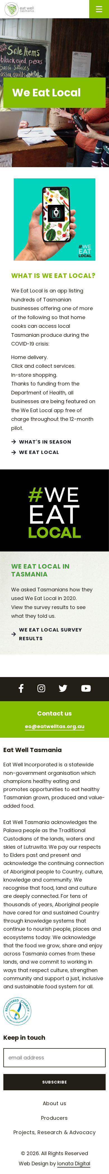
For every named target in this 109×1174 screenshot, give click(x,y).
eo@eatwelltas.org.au (54, 726)
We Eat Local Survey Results (50, 634)
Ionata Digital (73, 1163)
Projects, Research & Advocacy (54, 1132)
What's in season (45, 441)
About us (54, 1103)
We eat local (39, 452)
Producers (54, 1117)
